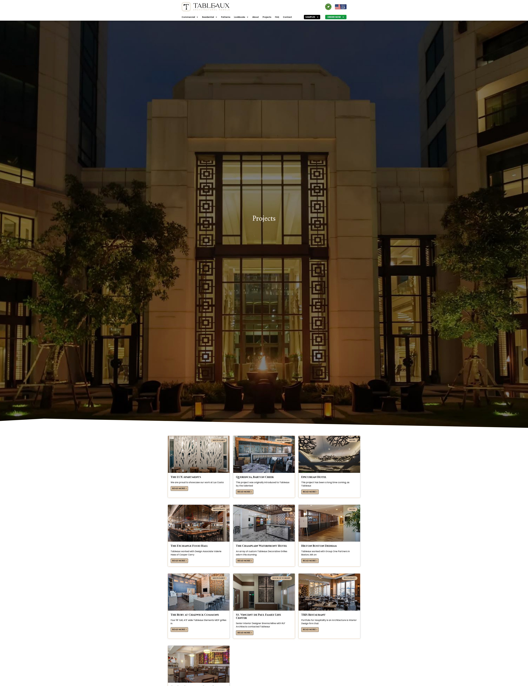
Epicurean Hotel (313, 477)
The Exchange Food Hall (189, 546)
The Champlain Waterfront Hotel (261, 546)
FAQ (277, 17)
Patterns (225, 17)
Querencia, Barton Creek (255, 477)
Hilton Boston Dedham (319, 546)
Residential (208, 17)
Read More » (179, 488)
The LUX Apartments (186, 477)
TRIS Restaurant (313, 615)
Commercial (188, 17)
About (255, 17)
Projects (267, 17)
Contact (287, 17)
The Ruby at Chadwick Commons (195, 615)
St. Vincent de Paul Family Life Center (258, 616)
